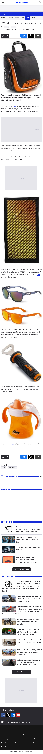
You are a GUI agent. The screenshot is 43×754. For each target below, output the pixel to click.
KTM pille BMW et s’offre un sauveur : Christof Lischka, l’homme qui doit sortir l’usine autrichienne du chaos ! (26, 559)
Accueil (3, 17)
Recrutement (4, 735)
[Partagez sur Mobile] (38, 35)
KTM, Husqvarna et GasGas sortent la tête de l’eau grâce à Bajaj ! (27, 539)
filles (38, 274)
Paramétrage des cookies (29, 743)
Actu (27, 17)
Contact (3, 727)
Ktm (3, 14)
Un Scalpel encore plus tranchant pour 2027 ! (28, 549)
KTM (14, 106)
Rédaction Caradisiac (6, 731)
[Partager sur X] (31, 35)
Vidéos (34, 17)
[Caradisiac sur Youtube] (18, 715)
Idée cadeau (12, 467)
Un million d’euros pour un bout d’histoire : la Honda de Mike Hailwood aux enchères (28, 632)
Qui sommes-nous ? (28, 731)
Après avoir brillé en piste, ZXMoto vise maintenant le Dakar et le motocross (29, 652)
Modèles (10, 17)
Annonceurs (26, 727)
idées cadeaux (9, 444)
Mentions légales (5, 739)
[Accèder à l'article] (8, 529)
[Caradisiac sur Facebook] (4, 715)
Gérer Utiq (3, 747)
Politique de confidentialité (29, 739)
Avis (23, 17)
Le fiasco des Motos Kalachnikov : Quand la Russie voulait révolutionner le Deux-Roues (29, 662)
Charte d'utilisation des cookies (9, 743)
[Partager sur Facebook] (24, 35)
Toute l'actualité (7, 576)
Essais (17, 17)
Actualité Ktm (6, 522)
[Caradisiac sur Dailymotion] (14, 715)
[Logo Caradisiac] (22, 4)
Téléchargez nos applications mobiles (17, 722)
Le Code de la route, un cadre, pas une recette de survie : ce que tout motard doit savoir (29, 598)
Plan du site (26, 735)
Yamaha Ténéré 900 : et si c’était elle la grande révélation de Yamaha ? (28, 621)
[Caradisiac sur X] (8, 715)
